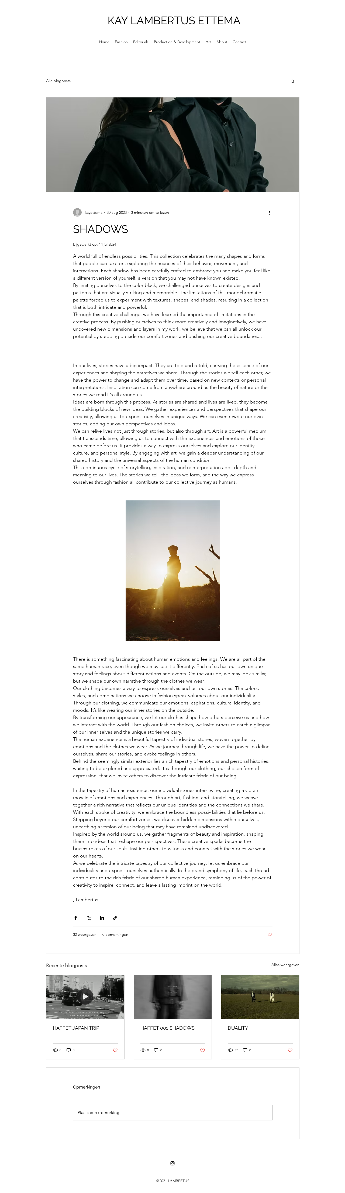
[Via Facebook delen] (75, 917)
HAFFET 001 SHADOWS (167, 1028)
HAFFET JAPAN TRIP (76, 1028)
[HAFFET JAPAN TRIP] (85, 997)
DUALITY (238, 1028)
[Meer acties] (269, 212)
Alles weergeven (285, 964)
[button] (292, 81)
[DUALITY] (260, 997)
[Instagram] (172, 1163)
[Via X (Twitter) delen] (88, 917)
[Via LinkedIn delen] (102, 917)
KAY (119, 20)
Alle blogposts (58, 80)
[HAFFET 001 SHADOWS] (173, 997)
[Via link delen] (115, 917)
